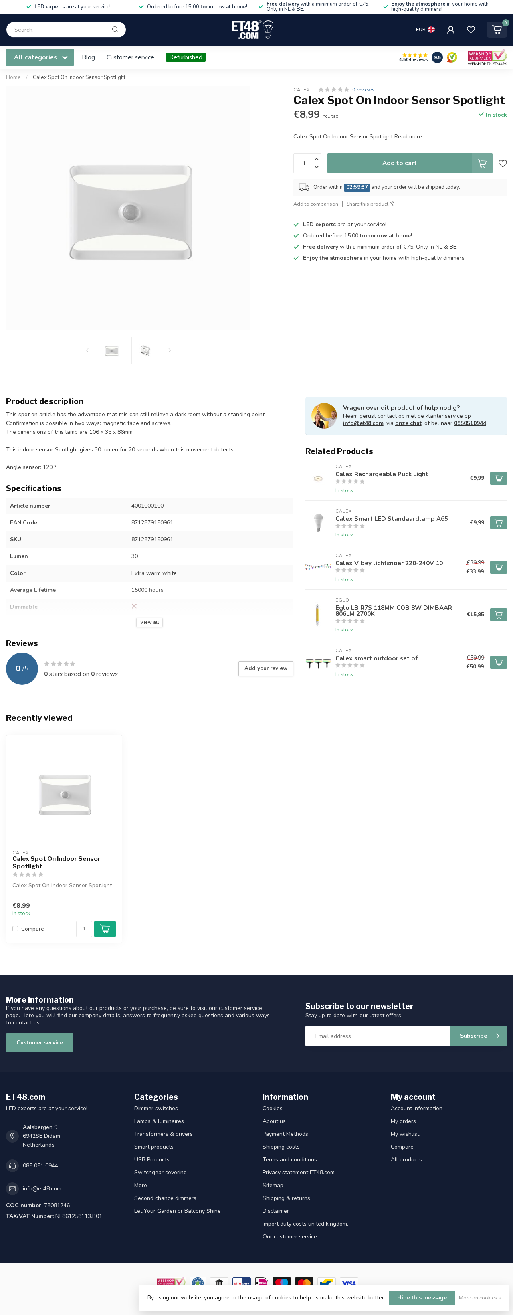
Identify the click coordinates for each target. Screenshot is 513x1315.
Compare (32, 929)
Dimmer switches (156, 1108)
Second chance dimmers (165, 1198)
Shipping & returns (286, 1198)
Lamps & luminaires (159, 1121)
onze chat (408, 423)
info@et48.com (363, 423)
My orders (403, 1121)
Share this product (368, 203)
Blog (88, 57)
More (140, 1185)
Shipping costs (281, 1147)
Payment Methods (285, 1134)
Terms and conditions (290, 1159)
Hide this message (422, 1297)
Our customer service (290, 1236)
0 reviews (363, 89)
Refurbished (185, 57)
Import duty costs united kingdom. (305, 1224)
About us (274, 1121)
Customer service (130, 57)
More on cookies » (480, 1297)
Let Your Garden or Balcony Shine (177, 1211)
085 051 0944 (40, 1165)
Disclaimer (276, 1211)
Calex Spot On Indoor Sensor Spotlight (79, 77)
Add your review (265, 668)
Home (13, 77)
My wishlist (405, 1134)
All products (406, 1159)
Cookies (273, 1108)
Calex (301, 89)
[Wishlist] (471, 30)
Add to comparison (315, 203)
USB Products (152, 1159)
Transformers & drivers (163, 1134)
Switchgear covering (160, 1172)
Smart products (154, 1147)
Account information (416, 1108)
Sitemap (273, 1185)
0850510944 (470, 423)
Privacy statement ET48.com (299, 1172)
